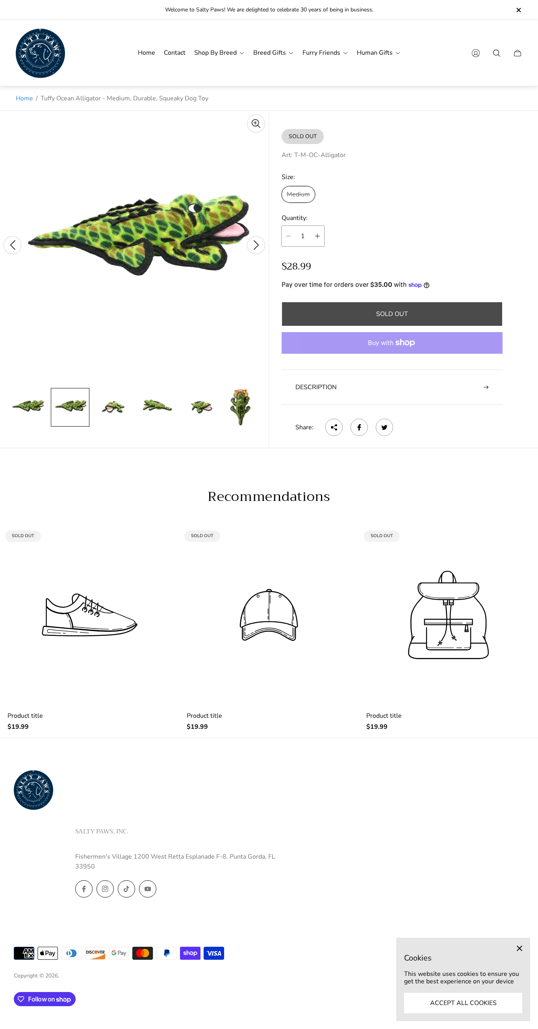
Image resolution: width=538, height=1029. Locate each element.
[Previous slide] (12, 245)
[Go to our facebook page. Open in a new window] (84, 889)
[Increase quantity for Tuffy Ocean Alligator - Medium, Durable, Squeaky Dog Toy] (317, 236)
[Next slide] (256, 245)
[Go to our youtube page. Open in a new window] (147, 889)
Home (24, 98)
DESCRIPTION (316, 387)
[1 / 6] (27, 407)
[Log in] (475, 53)
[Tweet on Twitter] (384, 427)
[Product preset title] (89, 614)
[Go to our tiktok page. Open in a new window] (126, 889)
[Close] (519, 948)
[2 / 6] (70, 407)
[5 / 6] (198, 407)
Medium (298, 194)
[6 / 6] (241, 407)
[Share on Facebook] (359, 427)
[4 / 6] (155, 407)
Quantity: (295, 218)
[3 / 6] (112, 407)
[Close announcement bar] (518, 10)
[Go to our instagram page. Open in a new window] (105, 889)
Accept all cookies (463, 1003)
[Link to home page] (33, 790)
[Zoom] (256, 123)
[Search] (496, 53)
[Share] (334, 427)
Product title (25, 715)
